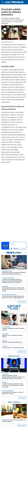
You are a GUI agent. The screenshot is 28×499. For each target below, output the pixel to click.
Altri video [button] (22, 398)
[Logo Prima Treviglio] (14, 2)
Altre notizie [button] (21, 302)
